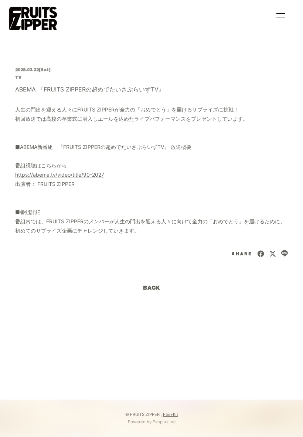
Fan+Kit (170, 414)
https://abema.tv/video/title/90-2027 (59, 174)
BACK (151, 288)
